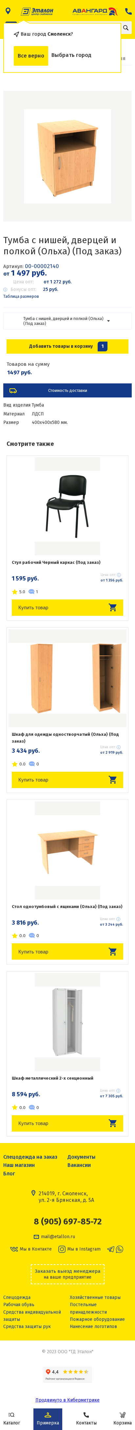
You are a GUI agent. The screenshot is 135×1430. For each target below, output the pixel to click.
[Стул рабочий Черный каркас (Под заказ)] (67, 506)
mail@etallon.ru (58, 1237)
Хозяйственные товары (95, 1297)
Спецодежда (16, 1297)
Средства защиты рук (27, 1326)
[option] (67, 156)
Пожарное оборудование (97, 1319)
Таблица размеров (21, 296)
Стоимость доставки (67, 390)
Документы (81, 1157)
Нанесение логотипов (93, 1326)
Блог (9, 1173)
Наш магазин (19, 1165)
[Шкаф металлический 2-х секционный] (67, 1022)
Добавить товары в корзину (66, 346)
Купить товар (33, 607)
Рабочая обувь (18, 1304)
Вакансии (79, 1165)
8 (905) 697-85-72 (68, 1222)
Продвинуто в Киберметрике (67, 1400)
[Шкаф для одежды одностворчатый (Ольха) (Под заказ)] (67, 678)
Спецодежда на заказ (30, 1157)
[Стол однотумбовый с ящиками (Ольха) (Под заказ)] (67, 850)
